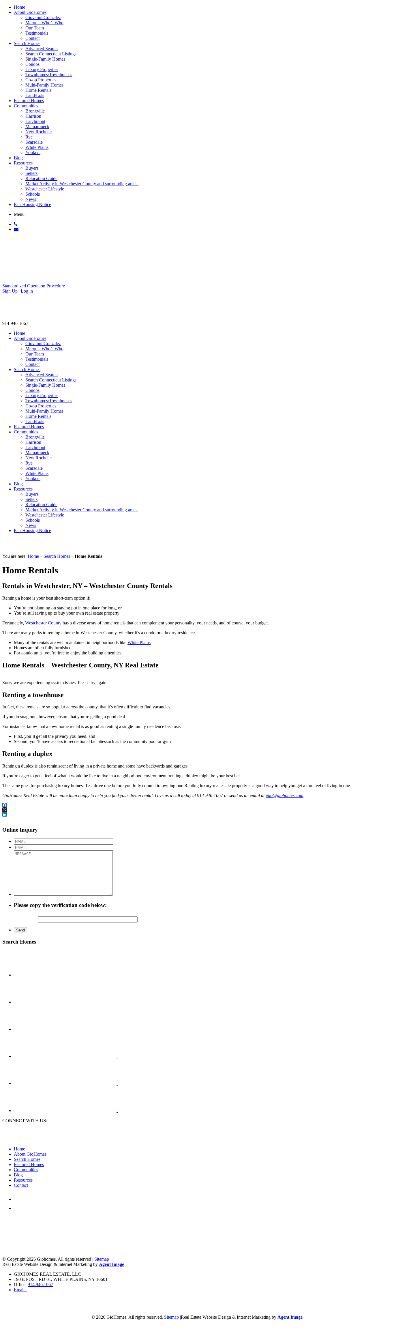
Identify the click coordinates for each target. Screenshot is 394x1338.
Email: (20, 1289)
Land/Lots (34, 95)
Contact (32, 38)
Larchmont (35, 121)
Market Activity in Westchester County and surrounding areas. (81, 183)
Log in (27, 291)
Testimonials (36, 33)
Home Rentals (38, 90)
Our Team (34, 27)
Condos (32, 64)
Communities (26, 105)
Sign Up (10, 291)
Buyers (31, 168)
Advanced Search (41, 48)
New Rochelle (38, 131)
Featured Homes (29, 100)
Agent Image (111, 1264)
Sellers (31, 173)
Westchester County (43, 622)
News (30, 199)
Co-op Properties (40, 79)
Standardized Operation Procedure (34, 285)
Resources (23, 162)
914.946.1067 (40, 1284)
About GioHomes (30, 12)
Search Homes (27, 43)
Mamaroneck (37, 126)
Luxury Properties (41, 69)
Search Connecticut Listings (50, 53)
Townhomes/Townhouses (48, 74)
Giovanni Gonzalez (43, 17)
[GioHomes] (39, 264)
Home (19, 7)
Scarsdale (34, 142)
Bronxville (35, 110)
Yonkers (32, 152)
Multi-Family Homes (44, 85)
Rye (29, 136)
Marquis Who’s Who (44, 22)
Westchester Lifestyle (44, 188)
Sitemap (171, 1317)
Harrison (33, 116)
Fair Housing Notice (32, 204)
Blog (18, 157)
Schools (32, 194)
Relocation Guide (41, 178)
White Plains (36, 147)
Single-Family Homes (45, 59)
